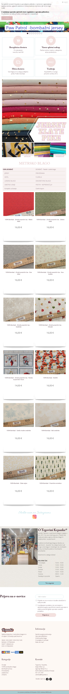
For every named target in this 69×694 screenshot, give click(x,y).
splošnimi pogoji (43, 607)
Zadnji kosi (5, 673)
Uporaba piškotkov (41, 636)
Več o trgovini (50, 583)
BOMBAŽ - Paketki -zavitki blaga (46, 169)
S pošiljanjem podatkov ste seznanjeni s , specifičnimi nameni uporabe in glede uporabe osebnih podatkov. (53, 608)
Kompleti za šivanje (10, 189)
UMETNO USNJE (9, 185)
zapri (65, 2)
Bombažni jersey (7, 669)
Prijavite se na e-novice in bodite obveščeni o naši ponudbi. (52, 601)
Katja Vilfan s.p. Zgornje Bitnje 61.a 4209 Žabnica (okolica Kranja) (44, 669)
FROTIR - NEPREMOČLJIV (44, 185)
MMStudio (48, 692)
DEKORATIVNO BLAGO (43, 181)
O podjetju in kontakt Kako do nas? (41, 641)
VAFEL (6, 177)
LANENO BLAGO (10, 181)
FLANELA (39, 177)
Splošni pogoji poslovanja (43, 634)
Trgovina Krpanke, (41, 665)
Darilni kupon (40, 189)
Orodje (4, 665)
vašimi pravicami (43, 609)
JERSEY (6, 173)
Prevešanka (5, 671)
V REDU (6, 18)
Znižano (4, 675)
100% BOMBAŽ (8, 169)
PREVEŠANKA (40, 173)
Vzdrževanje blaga (41, 638)
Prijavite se (45, 615)
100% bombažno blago (9, 667)
